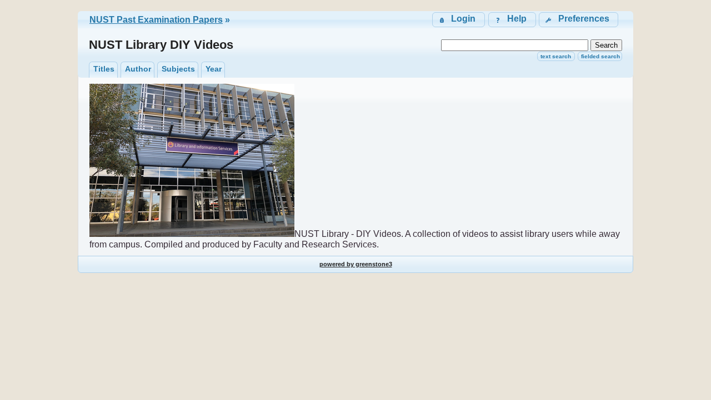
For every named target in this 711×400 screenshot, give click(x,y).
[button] (578, 19)
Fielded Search (600, 56)
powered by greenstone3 (355, 264)
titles (103, 68)
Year (214, 68)
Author (138, 68)
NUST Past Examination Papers (156, 19)
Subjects (178, 68)
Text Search (555, 56)
